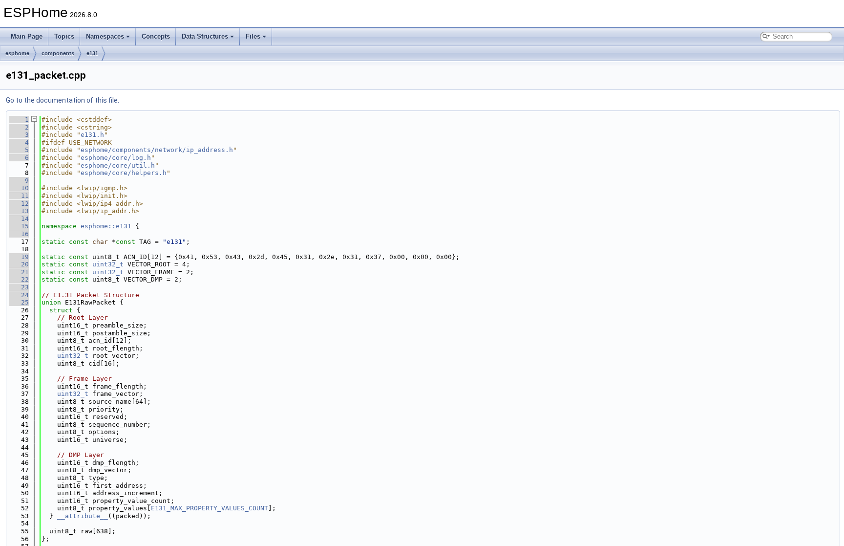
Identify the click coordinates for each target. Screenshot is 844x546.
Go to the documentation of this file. (62, 100)
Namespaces (105, 36)
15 (19, 226)
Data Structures (205, 36)
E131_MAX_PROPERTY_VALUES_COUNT (209, 508)
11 (19, 195)
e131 (92, 53)
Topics (64, 36)
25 (19, 302)
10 (19, 188)
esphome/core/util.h (118, 165)
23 (19, 287)
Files (253, 36)
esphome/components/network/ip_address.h (157, 149)
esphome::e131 (106, 226)
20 (19, 264)
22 (19, 279)
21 (19, 272)
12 (19, 203)
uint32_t (108, 264)
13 (19, 211)
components (58, 53)
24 (19, 295)
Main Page (26, 36)
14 (19, 218)
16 (19, 234)
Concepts (156, 36)
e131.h (92, 134)
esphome (17, 53)
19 (19, 257)
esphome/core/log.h (116, 157)
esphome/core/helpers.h (124, 172)
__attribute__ (82, 516)
